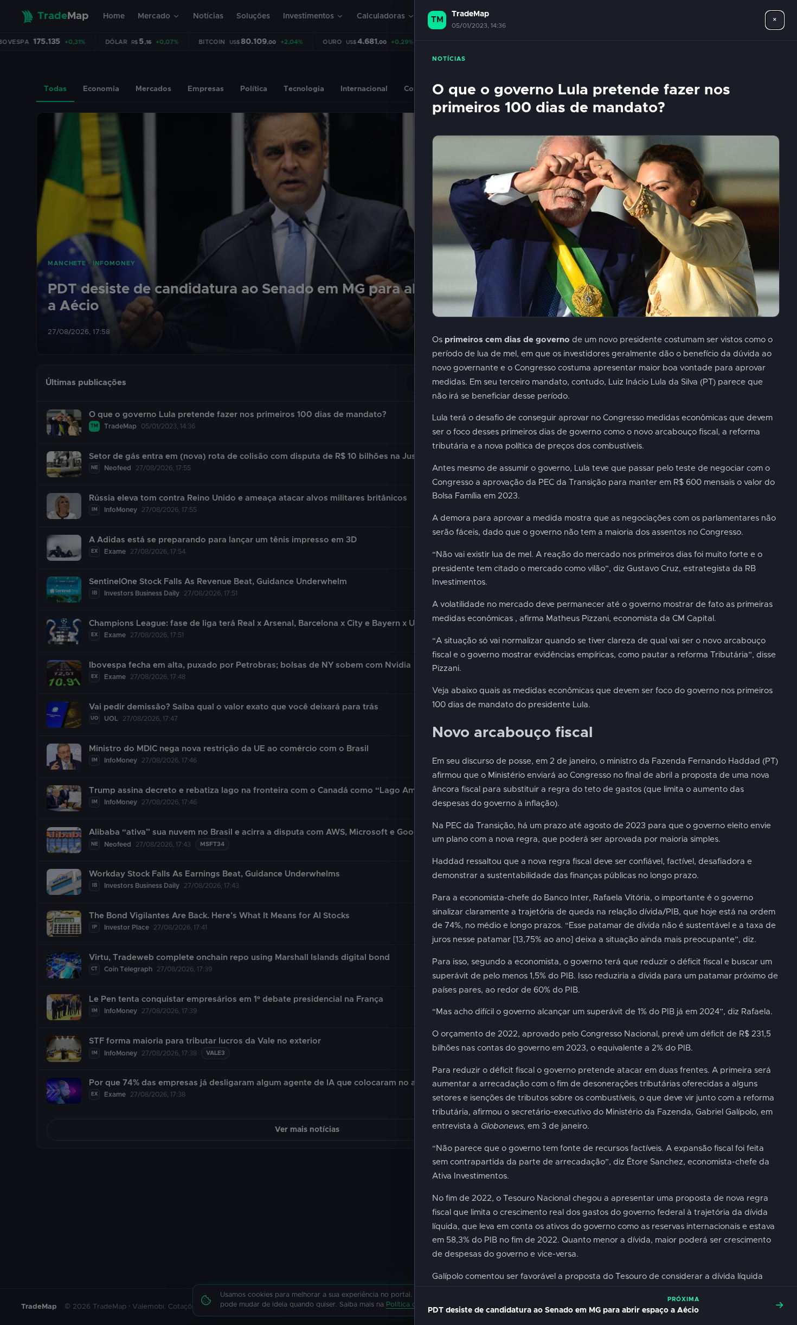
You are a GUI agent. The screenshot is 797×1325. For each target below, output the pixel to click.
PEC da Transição (571, 482)
